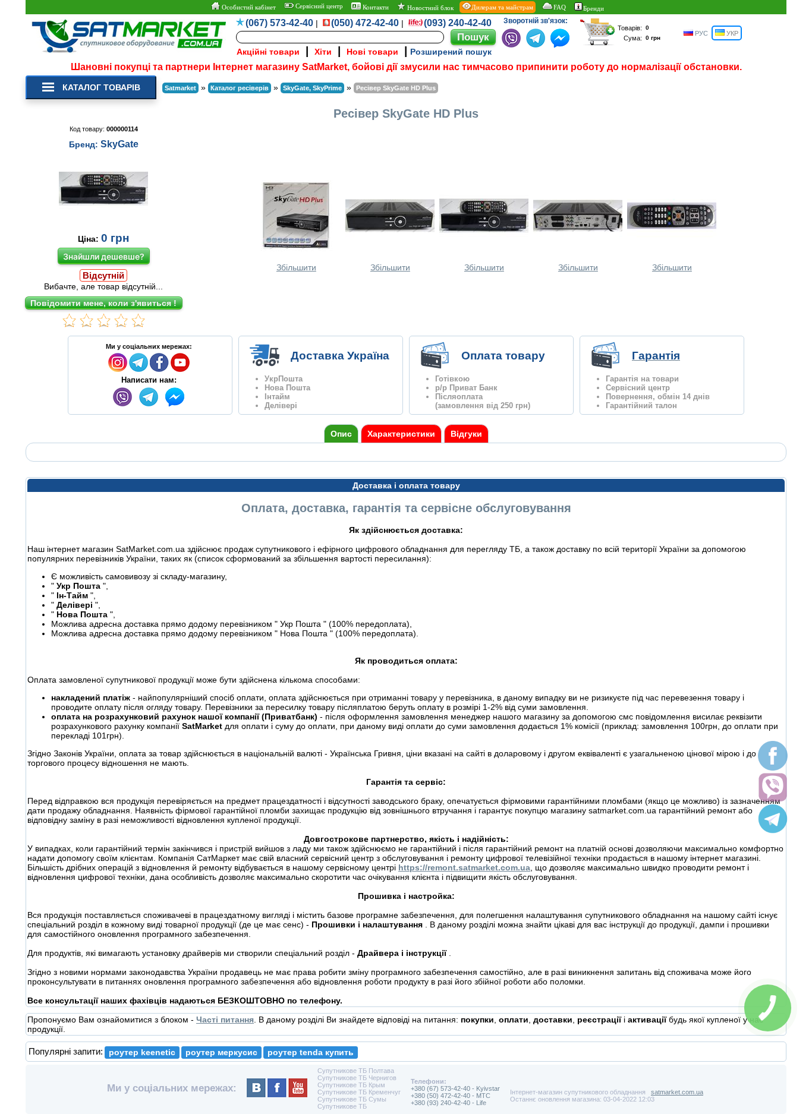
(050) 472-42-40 (365, 23)
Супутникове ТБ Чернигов (356, 1077)
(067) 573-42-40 (279, 23)
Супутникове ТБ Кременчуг (359, 1092)
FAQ (559, 7)
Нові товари (372, 51)
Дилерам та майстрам (502, 7)
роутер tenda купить (310, 1052)
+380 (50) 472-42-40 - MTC (450, 1095)
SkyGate (119, 144)
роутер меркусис (221, 1052)
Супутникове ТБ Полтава (355, 1070)
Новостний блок (429, 7)
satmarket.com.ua (677, 1092)
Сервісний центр (318, 6)
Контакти (375, 7)
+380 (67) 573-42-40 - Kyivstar (455, 1088)
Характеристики (401, 433)
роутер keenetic (142, 1052)
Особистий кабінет (248, 7)
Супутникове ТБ (342, 1106)
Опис (341, 433)
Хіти (323, 51)
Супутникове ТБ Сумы (351, 1099)
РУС (700, 33)
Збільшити (296, 267)
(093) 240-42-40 (458, 23)
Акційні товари (268, 51)
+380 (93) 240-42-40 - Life (448, 1102)
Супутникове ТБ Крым (351, 1084)
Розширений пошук (451, 51)
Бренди (593, 8)
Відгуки (466, 433)
